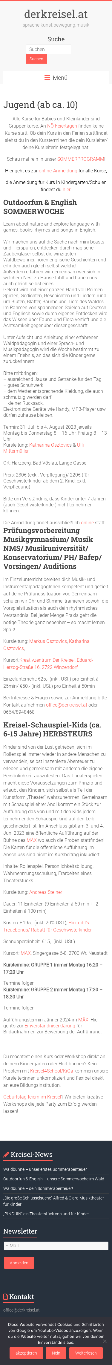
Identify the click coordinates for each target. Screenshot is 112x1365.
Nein (56, 1353)
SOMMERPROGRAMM (80, 159)
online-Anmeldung (58, 171)
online (87, 523)
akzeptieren (26, 1353)
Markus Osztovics (48, 641)
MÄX (32, 840)
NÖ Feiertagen (62, 126)
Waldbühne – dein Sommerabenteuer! (38, 1188)
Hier (9, 171)
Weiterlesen (86, 1353)
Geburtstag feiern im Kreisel (32, 1097)
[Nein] (105, 1341)
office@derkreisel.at (66, 705)
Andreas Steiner (45, 892)
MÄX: (83, 1020)
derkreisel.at (56, 14)
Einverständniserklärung (49, 1026)
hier (66, 189)
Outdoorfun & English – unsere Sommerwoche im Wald (53, 1178)
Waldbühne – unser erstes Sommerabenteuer (45, 1169)
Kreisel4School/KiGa (51, 1071)
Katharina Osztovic (49, 445)
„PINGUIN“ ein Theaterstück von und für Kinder (46, 1213)
